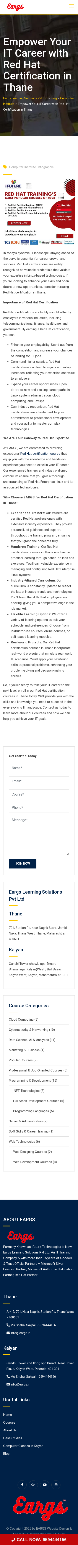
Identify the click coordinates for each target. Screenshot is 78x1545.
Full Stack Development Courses (36, 1101)
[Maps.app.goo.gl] (33, 1484)
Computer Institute (22, 167)
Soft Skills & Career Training (29, 1131)
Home (7, 1415)
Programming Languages (31, 1111)
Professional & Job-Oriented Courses (36, 1070)
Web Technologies (22, 1142)
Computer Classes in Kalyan (23, 1446)
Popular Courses (21, 1060)
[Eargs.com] (15, 7)
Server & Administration (26, 1121)
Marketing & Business (24, 1050)
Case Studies (12, 1438)
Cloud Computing (21, 1019)
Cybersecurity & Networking (28, 1030)
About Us (9, 1430)
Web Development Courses (32, 1162)
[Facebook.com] (22, 1484)
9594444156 (47, 1325)
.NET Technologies (26, 1091)
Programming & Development (30, 1081)
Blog (6, 1454)
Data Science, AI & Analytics (29, 1040)
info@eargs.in (20, 1333)
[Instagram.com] (55, 1484)
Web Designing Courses (30, 1152)
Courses (9, 1422)
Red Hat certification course (40, 454)
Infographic (45, 167)
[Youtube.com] (44, 1484)
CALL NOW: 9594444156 (41, 1539)
